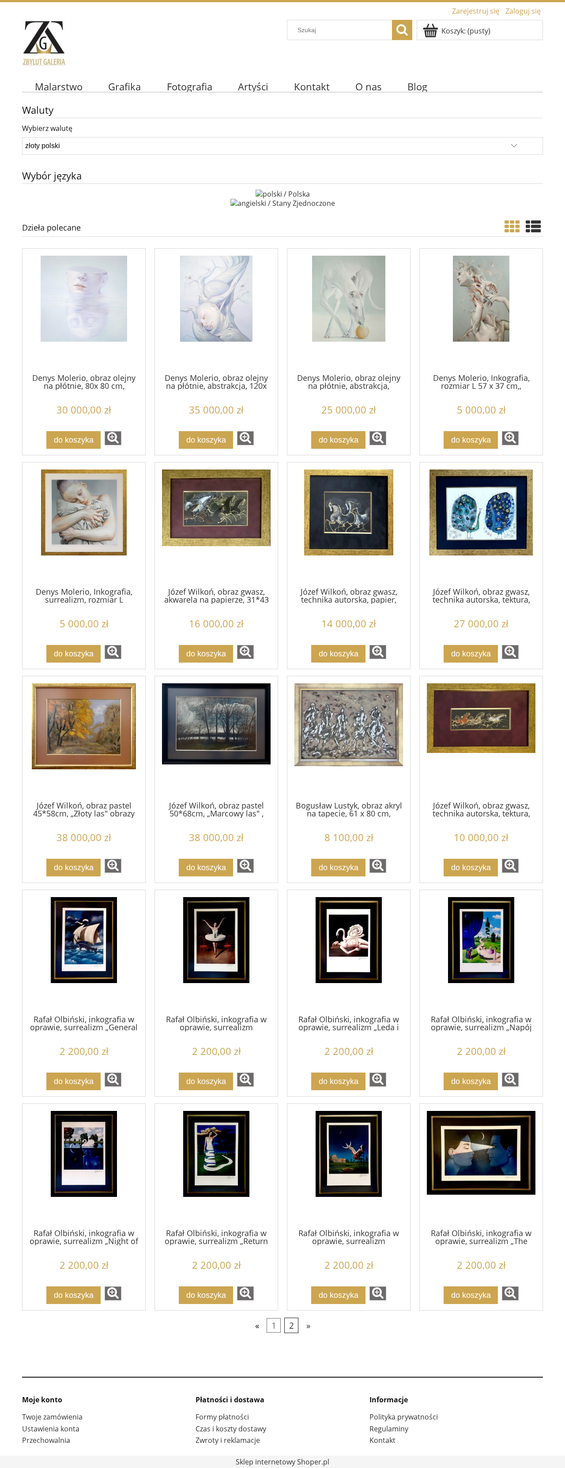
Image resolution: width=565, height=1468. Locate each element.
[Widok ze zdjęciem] (512, 226)
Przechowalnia (46, 1440)
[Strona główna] (44, 41)
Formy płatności (222, 1417)
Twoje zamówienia (52, 1417)
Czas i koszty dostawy (231, 1429)
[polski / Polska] (283, 193)
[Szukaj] (402, 30)
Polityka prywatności (403, 1417)
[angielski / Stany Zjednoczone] (282, 203)
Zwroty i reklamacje (228, 1440)
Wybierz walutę (47, 128)
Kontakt (382, 1440)
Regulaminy (388, 1429)
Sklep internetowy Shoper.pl (282, 1462)
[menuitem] (58, 86)
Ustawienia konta (50, 1429)
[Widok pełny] (533, 226)
